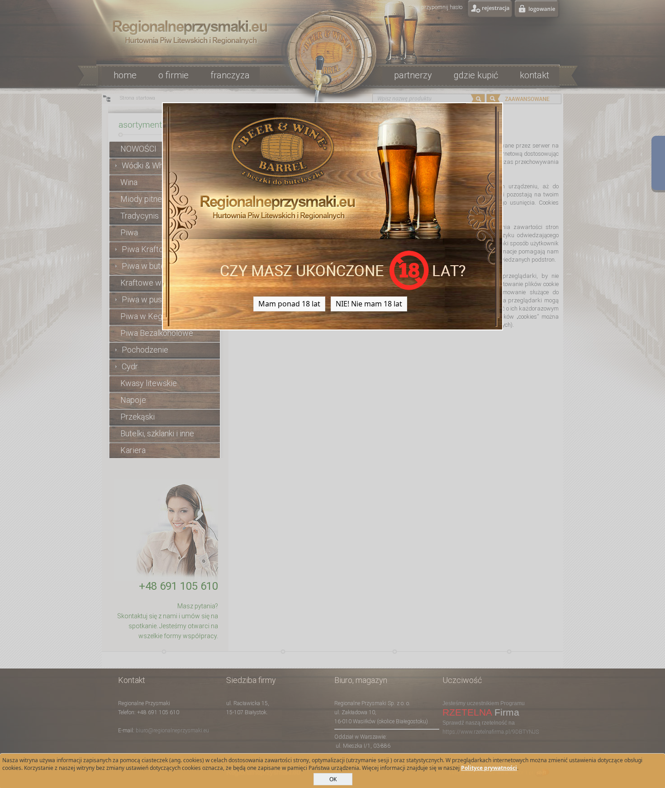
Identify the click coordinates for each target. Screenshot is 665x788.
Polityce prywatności (489, 768)
